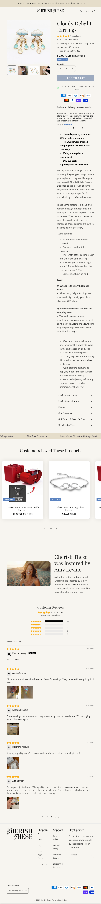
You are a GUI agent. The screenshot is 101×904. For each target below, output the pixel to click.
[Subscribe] (91, 855)
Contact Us (42, 864)
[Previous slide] (69, 128)
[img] (13, 649)
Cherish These (46, 900)
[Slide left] (45, 529)
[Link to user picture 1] (13, 692)
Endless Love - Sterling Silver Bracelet (69, 509)
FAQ (39, 845)
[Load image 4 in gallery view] (45, 70)
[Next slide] (83, 128)
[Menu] (8, 11)
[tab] (73, 128)
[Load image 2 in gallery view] (23, 70)
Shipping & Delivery (58, 865)
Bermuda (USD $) (16, 890)
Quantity (61, 64)
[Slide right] (56, 529)
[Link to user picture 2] (27, 692)
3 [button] (51, 817)
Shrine (64, 900)
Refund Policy (56, 847)
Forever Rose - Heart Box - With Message (22, 509)
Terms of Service (57, 856)
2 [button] (47, 817)
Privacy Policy (56, 837)
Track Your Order (40, 854)
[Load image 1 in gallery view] (12, 70)
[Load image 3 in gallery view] (34, 70)
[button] (81, 11)
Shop (40, 839)
